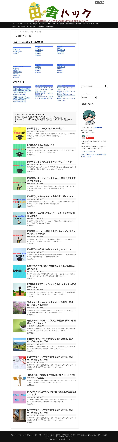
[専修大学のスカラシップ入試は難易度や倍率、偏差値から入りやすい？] (19, 325)
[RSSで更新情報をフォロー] (102, 2)
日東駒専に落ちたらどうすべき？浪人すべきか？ (50, 161)
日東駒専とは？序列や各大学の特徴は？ (46, 128)
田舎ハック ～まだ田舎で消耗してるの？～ (61, 439)
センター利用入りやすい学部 (32, 24)
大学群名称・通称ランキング (44, 87)
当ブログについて (32, 26)
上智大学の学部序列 (19, 92)
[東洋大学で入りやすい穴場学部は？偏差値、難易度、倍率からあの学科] (19, 344)
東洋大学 (38, 68)
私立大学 (91, 24)
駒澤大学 (38, 70)
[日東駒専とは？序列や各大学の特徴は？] (19, 133)
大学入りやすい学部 (17, 24)
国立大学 (98, 24)
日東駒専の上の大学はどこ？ (41, 145)
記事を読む (30, 138)
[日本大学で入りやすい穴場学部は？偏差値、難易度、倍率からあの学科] (19, 415)
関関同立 (62, 24)
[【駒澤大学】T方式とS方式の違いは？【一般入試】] (19, 380)
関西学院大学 (61, 50)
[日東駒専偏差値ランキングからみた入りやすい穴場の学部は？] (19, 289)
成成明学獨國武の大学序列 (21, 98)
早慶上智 (55, 24)
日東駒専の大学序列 (19, 100)
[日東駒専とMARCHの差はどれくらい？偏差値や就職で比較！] (19, 218)
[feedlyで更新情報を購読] (99, 2)
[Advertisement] (94, 55)
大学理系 (14, 26)
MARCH (49, 24)
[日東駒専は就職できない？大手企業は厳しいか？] (19, 201)
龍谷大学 (59, 72)
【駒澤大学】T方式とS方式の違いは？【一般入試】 (51, 375)
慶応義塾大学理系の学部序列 (22, 91)
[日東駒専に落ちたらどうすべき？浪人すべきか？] (19, 167)
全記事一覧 (42, 26)
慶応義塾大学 (17, 51)
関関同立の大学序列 (19, 96)
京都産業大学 (61, 67)
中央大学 (38, 53)
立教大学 (38, 51)
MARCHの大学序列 (19, 94)
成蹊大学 (16, 70)
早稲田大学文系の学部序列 (21, 89)
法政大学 (38, 55)
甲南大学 (59, 70)
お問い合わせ (49, 26)
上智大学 (16, 53)
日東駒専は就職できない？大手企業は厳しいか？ (50, 196)
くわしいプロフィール (88, 151)
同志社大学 (60, 51)
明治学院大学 (17, 72)
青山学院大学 (39, 50)
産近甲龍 (85, 24)
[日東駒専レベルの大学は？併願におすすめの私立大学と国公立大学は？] (19, 236)
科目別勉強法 (21, 26)
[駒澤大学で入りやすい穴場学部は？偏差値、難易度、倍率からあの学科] (19, 362)
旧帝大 (43, 24)
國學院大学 (16, 75)
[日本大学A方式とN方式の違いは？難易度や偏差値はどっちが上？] (19, 397)
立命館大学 (60, 53)
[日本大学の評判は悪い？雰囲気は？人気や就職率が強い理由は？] (19, 271)
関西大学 (59, 48)
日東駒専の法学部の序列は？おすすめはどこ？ (49, 249)
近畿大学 (59, 68)
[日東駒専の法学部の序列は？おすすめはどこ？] (19, 254)
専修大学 (38, 72)
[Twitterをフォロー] (96, 2)
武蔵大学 (16, 77)
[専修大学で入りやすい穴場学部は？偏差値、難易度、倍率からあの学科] (19, 307)
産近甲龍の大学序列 (19, 101)
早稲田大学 (16, 49)
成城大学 (16, 68)
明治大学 (38, 48)
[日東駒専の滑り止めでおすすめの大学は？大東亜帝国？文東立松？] (19, 183)
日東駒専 (78, 24)
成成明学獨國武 (70, 24)
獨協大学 (16, 73)
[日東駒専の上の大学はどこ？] (19, 150)
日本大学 (38, 67)
